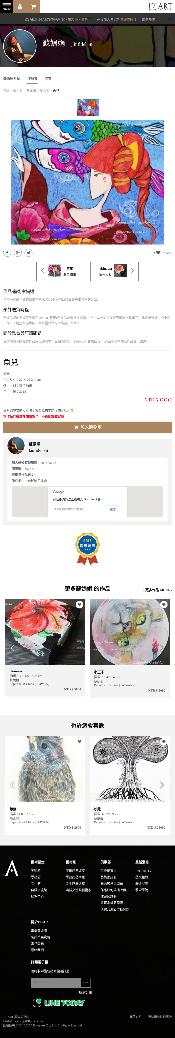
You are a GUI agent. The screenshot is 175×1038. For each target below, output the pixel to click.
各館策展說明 (40, 937)
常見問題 (37, 943)
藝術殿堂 (38, 862)
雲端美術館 (39, 930)
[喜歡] (79, 604)
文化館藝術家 (75, 883)
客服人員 (67, 410)
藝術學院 (141, 890)
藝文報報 (141, 877)
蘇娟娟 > (32, 90)
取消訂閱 (85, 992)
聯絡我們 (37, 950)
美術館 (36, 870)
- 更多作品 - (157, 590)
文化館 (36, 883)
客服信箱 (94, 341)
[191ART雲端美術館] (160, 7)
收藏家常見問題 (112, 903)
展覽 (48, 78)
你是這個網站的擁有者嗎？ (69, 509)
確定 (113, 509)
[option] (88, 107)
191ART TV (143, 870)
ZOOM (167, 253)
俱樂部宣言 (109, 870)
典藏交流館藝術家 (78, 890)
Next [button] (163, 648)
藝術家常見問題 (112, 883)
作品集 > (46, 90)
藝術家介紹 (11, 78)
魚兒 (56, 90)
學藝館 (36, 877)
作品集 (32, 78)
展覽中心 (37, 896)
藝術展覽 (141, 883)
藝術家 (71, 862)
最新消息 (142, 862)
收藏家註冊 (109, 896)
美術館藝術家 (75, 870)
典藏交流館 (39, 890)
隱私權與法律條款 (160, 1017)
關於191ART (40, 922)
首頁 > (8, 90)
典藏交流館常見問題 (115, 909)
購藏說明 (135, 1017)
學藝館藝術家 (75, 877)
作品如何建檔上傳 (113, 890)
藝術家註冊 (109, 877)
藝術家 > (19, 90)
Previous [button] (11, 648)
